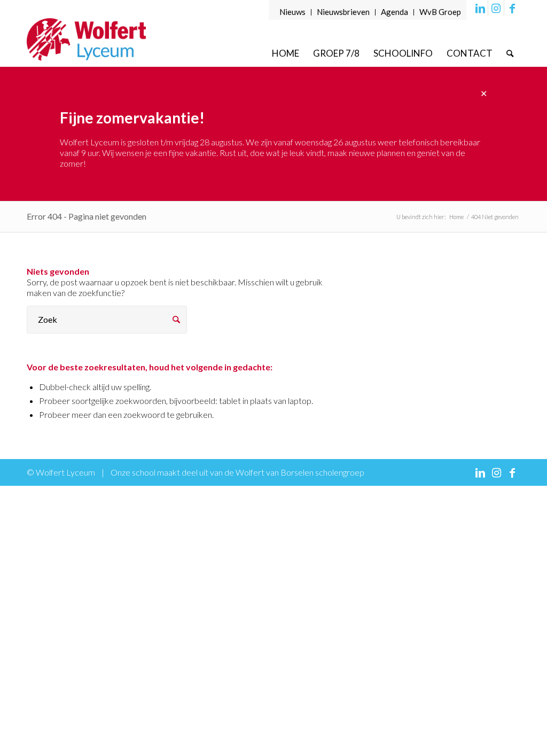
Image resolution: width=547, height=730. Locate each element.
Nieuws (292, 12)
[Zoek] (509, 53)
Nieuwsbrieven (343, 12)
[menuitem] (292, 12)
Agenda (394, 12)
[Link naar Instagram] (496, 8)
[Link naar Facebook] (512, 8)
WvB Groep (440, 12)
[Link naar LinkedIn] (480, 8)
